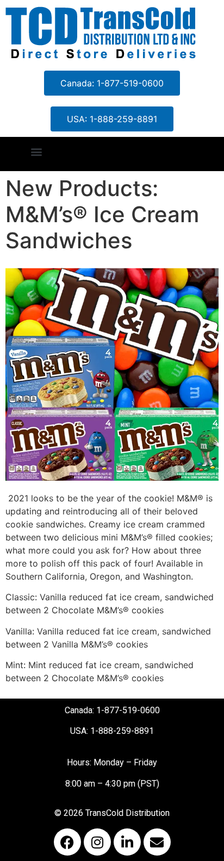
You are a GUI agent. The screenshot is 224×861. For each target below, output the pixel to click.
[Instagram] (97, 842)
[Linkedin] (127, 842)
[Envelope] (157, 842)
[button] (36, 151)
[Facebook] (67, 842)
